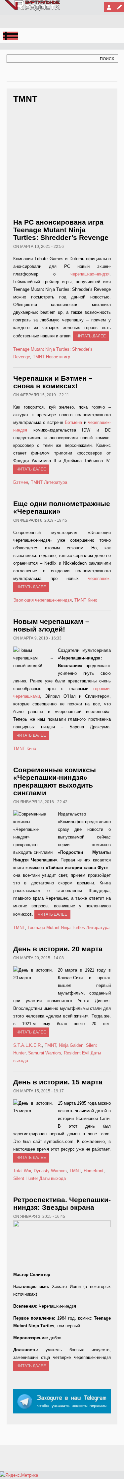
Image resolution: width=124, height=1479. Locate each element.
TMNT (39, 356)
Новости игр (58, 356)
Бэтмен (20, 482)
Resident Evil (76, 1052)
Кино (92, 600)
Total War (22, 1170)
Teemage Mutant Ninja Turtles (56, 927)
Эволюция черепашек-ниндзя (42, 600)
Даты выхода (52, 1178)
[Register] (119, 7)
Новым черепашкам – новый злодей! (51, 625)
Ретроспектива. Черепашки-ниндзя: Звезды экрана (62, 1203)
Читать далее (91, 336)
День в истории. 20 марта (58, 949)
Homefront (93, 1170)
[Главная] (33, 9)
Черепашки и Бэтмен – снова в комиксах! (53, 382)
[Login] (109, 7)
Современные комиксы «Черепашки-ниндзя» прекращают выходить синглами (54, 781)
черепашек (98, 578)
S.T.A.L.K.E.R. (27, 1045)
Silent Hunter (25, 1178)
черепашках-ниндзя (89, 274)
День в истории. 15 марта (58, 1082)
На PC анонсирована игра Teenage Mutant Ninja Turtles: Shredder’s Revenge (60, 229)
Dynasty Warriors (50, 1170)
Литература (55, 482)
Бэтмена (73, 422)
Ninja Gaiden (71, 1045)
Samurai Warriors (44, 1052)
